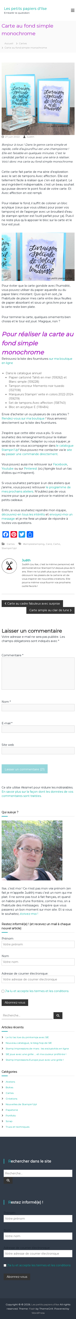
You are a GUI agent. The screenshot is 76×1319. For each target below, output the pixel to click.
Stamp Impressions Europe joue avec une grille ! (35, 1059)
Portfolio (11, 1115)
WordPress (38, 1312)
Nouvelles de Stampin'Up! (21, 1104)
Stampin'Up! (9, 548)
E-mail (7, 723)
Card (49, 543)
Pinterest (31, 468)
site (69, 450)
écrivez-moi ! (28, 914)
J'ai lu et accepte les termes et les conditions (37, 991)
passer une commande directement (32, 454)
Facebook (60, 464)
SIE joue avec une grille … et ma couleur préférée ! (36, 1054)
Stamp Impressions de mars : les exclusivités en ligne (37, 1048)
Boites (9, 1087)
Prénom (7, 938)
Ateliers (10, 1081)
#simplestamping (33, 543)
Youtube (8, 468)
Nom (6, 702)
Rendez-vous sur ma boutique (23, 418)
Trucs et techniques (17, 1126)
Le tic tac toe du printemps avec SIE (27, 1037)
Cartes (23, 43)
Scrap (9, 1121)
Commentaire (12, 655)
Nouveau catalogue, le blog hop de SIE (29, 1042)
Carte (56, 543)
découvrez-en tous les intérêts (23, 514)
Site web (8, 745)
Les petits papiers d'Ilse (25, 8)
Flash (32, 1308)
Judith (30, 136)
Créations (11, 1098)
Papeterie (12, 1109)
